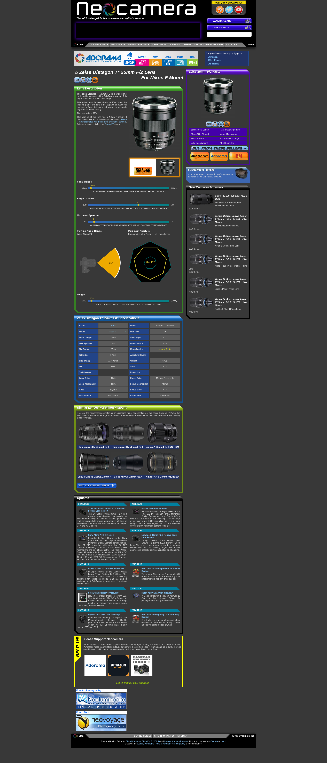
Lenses (167, 741)
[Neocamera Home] (136, 10)
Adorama (213, 63)
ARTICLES (232, 44)
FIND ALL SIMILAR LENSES (94, 486)
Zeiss (113, 325)
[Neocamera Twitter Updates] (228, 10)
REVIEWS (208, 44)
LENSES (187, 44)
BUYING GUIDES (143, 736)
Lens (223, 741)
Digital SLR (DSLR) (151, 741)
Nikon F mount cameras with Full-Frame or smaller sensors (102, 120)
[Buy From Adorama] (219, 156)
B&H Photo (214, 60)
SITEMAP (182, 736)
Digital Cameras (133, 741)
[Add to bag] (76, 72)
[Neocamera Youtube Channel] (238, 10)
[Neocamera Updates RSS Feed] (219, 10)
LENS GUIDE (159, 44)
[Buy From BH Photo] (238, 156)
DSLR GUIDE (118, 44)
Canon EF (109, 124)
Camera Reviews (180, 741)
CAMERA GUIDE (100, 44)
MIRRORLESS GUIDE (139, 44)
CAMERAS (174, 44)
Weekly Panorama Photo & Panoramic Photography (161, 744)
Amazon (213, 56)
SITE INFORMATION (164, 736)
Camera (214, 741)
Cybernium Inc (246, 736)
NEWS (251, 44)
